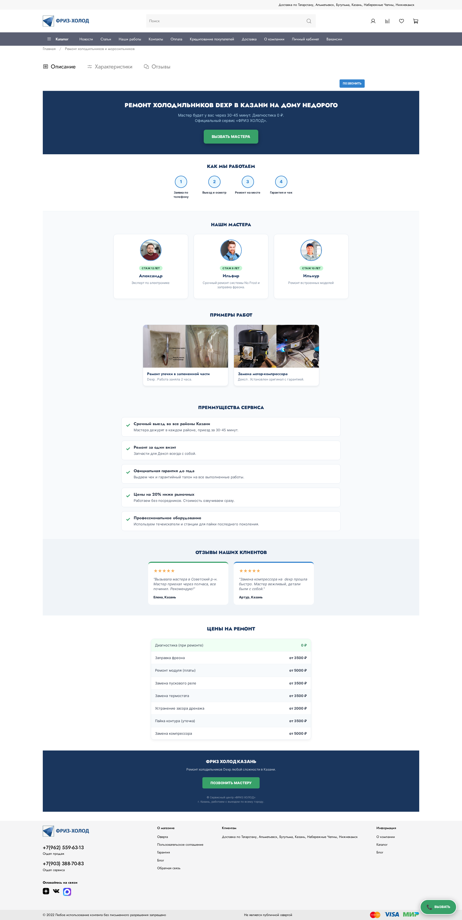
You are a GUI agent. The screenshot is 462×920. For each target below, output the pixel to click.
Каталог (62, 39)
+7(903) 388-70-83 (63, 863)
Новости (86, 39)
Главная (49, 48)
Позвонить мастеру (231, 783)
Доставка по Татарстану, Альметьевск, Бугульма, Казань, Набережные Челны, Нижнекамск (346, 4)
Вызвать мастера (231, 136)
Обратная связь (168, 868)
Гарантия (163, 852)
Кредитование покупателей (212, 39)
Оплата (176, 39)
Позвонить (352, 83)
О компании (274, 39)
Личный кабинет (305, 39)
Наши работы (130, 39)
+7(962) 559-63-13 (63, 847)
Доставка (249, 39)
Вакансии (334, 39)
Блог (160, 860)
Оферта (162, 836)
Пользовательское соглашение (180, 844)
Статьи (106, 39)
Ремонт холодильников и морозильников (99, 48)
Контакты (156, 39)
